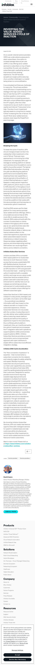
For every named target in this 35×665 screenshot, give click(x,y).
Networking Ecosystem (10, 566)
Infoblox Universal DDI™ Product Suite (14, 528)
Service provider (12, 458)
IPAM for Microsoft (9, 545)
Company (4, 9)
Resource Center (8, 611)
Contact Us (6, 604)
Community (8, 1)
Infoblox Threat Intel (7, 11)
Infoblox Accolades (9, 598)
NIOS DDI (6, 531)
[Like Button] (27, 451)
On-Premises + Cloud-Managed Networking (16, 561)
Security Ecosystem (9, 563)
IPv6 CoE (21, 9)
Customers (6, 587)
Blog (16, 1)
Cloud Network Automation (11, 539)
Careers (5, 601)
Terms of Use (24, 643)
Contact (15, 3)
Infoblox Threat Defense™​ (10, 534)
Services (5, 593)
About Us (6, 582)
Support (5, 614)
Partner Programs (8, 590)
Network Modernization (10, 552)
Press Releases (7, 596)
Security (9, 9)
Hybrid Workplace (8, 558)
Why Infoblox (7, 585)
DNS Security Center (9, 617)
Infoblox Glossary (8, 620)
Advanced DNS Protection (11, 537)
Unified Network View (9, 542)
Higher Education (8, 572)
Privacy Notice (10, 641)
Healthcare (6, 569)
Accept (17, 655)
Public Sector (7, 574)
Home (5, 17)
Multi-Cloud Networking (10, 555)
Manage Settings (17, 650)
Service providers (25, 458)
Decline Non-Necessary (17, 659)
